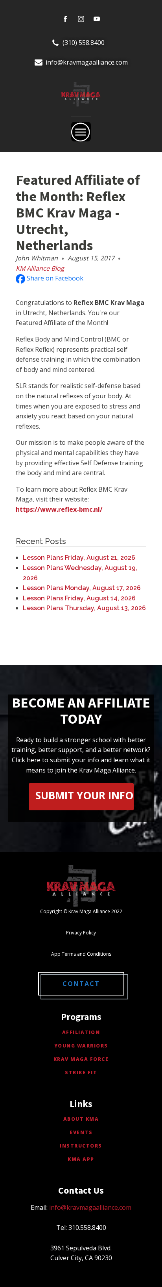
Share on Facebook (54, 278)
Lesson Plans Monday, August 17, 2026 (82, 588)
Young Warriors (81, 1045)
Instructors (81, 1145)
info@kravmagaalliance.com (87, 62)
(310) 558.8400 (84, 42)
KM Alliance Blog (40, 268)
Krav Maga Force (81, 1059)
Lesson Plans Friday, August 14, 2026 (79, 598)
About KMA (81, 1119)
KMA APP (81, 1159)
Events (81, 1132)
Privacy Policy (81, 932)
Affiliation (81, 1032)
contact (81, 983)
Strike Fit (81, 1072)
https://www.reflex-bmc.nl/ (59, 509)
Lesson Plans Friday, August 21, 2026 (79, 557)
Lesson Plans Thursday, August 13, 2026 (84, 608)
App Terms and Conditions (81, 954)
